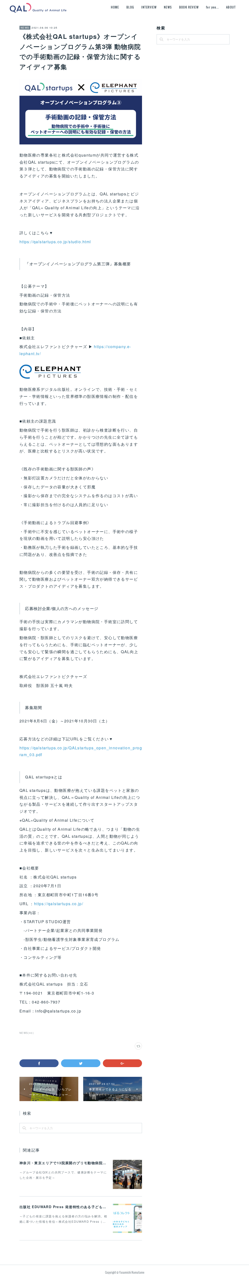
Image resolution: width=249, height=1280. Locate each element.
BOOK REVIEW (189, 7)
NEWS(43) (26, 1033)
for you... (212, 7)
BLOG (130, 7)
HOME (115, 7)
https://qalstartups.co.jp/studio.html (55, 241)
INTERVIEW (149, 7)
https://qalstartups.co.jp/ (58, 903)
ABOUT (231, 7)
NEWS (168, 7)
